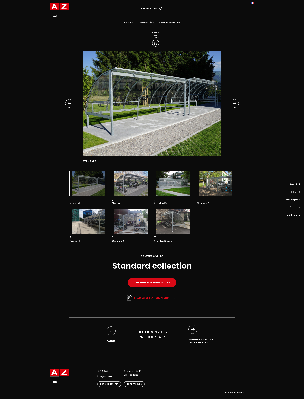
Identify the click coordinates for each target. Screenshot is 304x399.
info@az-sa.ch (105, 376)
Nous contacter (109, 384)
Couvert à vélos (145, 22)
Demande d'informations (152, 282)
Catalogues (292, 199)
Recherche (149, 8)
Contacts (293, 214)
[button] (235, 103)
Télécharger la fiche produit (152, 298)
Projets (295, 207)
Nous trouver (134, 384)
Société (295, 184)
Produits (294, 192)
